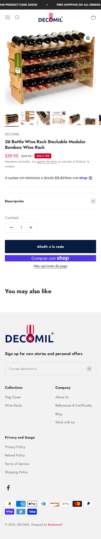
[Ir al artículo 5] (74, 120)
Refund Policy (15, 455)
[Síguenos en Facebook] (8, 488)
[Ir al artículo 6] (90, 122)
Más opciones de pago (50, 265)
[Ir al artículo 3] (43, 119)
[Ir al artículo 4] (59, 119)
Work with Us (65, 422)
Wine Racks (13, 405)
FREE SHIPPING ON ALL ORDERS (76, 5)
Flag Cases (13, 397)
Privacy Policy (15, 446)
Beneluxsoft (54, 524)
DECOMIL (12, 134)
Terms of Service (17, 463)
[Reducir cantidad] (11, 227)
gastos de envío (47, 161)
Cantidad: (12, 217)
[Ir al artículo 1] (12, 120)
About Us (62, 397)
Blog (58, 413)
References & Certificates (73, 405)
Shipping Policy (16, 472)
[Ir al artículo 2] (27, 119)
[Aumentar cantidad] (31, 227)
